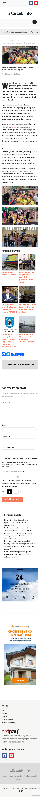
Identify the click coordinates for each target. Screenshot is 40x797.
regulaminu (34, 458)
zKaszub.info (20, 770)
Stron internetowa (8, 447)
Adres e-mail (6, 436)
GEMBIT (20, 791)
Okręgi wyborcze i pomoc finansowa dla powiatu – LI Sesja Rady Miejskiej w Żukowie (27, 308)
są (29, 108)
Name (4, 425)
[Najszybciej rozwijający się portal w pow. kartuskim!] (20, 13)
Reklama (4, 714)
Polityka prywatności (9, 723)
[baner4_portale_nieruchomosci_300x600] (20, 654)
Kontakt (4, 717)
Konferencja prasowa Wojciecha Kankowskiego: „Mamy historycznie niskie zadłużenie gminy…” (17, 554)
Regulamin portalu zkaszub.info (12, 776)
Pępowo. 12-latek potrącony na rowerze (9, 273)
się (35, 149)
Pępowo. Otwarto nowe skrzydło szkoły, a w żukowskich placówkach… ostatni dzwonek (26, 277)
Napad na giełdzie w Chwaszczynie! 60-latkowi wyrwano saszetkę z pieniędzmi (26, 338)
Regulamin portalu (8, 720)
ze (15, 127)
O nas (3, 711)
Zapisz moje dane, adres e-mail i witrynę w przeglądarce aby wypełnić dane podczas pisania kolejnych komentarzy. (19, 483)
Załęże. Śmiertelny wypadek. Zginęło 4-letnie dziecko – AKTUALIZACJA (17, 522)
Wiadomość (6, 402)
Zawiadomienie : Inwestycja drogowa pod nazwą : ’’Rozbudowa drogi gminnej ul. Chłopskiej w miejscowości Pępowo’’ (10, 340)
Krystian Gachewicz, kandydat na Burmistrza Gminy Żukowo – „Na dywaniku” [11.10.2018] (9, 308)
